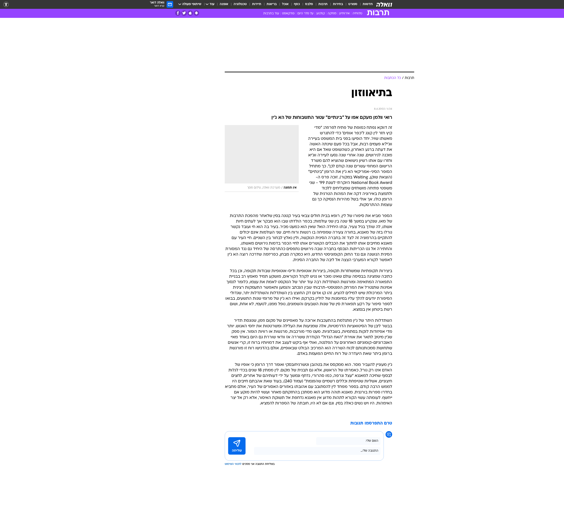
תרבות (323, 4)
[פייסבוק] (178, 13)
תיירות (256, 4)
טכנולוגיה (240, 4)
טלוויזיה (357, 13)
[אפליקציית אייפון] (190, 13)
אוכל (285, 4)
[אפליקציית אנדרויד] (196, 13)
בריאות (272, 4)
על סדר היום (305, 13)
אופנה (224, 4)
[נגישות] (6, 4)
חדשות (368, 4)
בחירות (338, 4)
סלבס (309, 4)
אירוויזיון (344, 13)
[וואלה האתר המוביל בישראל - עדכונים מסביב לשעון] (384, 4)
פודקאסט (288, 13)
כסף (297, 4)
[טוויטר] (184, 13)
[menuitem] (365, 4)
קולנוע (320, 13)
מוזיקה (332, 13)
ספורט (352, 4)
